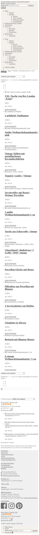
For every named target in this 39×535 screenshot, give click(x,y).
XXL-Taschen (17, 18)
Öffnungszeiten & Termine (13, 23)
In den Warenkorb (10, 109)
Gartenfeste (8, 25)
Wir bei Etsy (13, 32)
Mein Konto (8, 34)
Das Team (12, 28)
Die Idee (11, 30)
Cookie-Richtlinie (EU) (8, 460)
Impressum (4, 453)
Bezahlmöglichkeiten (7, 463)
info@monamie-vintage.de (11, 475)
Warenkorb (9, 532)
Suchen (31, 5)
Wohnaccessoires (18, 20)
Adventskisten (17, 21)
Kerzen (15, 16)
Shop (6, 11)
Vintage (11, 12)
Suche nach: (4, 5)
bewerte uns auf (6, 410)
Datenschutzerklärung (8, 458)
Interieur (11, 14)
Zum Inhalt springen (23, 1)
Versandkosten (5, 465)
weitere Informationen (31, 498)
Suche (7, 528)
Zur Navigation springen (8, 1)
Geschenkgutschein (7, 467)
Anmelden (12, 36)
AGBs (3, 456)
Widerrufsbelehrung (7, 454)
